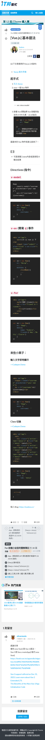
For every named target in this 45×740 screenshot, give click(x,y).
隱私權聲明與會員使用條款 (15, 735)
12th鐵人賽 (15, 43)
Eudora (21, 47)
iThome (40, 730)
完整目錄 (10, 577)
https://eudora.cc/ (26, 507)
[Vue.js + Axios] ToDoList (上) (18, 566)
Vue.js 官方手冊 (20, 72)
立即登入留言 (22, 717)
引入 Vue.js (18, 84)
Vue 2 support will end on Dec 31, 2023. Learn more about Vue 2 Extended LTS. (23, 677)
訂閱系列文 (27, 551)
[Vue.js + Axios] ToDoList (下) (18, 570)
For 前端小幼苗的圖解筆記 (20, 33)
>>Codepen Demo (17, 364)
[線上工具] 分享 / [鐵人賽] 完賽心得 (21, 574)
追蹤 (25, 522)
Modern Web (15, 29)
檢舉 (38, 522)
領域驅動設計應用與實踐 (33, 603)
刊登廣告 (14, 733)
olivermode (21, 636)
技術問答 (13, 13)
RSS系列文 (15, 551)
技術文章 (5, 13)
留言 (16, 522)
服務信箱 (30, 733)
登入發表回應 (16, 701)
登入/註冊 (39, 13)
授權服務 (22, 733)
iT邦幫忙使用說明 (33, 735)
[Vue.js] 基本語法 (14, 562)
